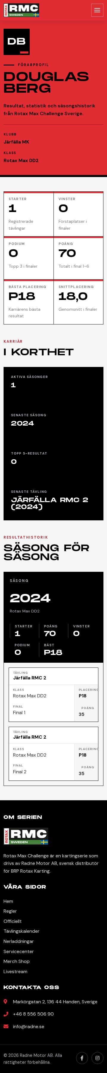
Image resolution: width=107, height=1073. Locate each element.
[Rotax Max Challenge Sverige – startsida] (21, 10)
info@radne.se (28, 1026)
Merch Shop (17, 961)
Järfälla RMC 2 (29, 678)
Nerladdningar (19, 941)
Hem (8, 901)
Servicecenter (19, 951)
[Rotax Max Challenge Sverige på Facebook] (82, 1058)
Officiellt (13, 921)
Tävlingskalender (22, 931)
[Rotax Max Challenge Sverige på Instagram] (97, 1058)
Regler (10, 911)
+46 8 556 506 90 (33, 1014)
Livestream (15, 971)
